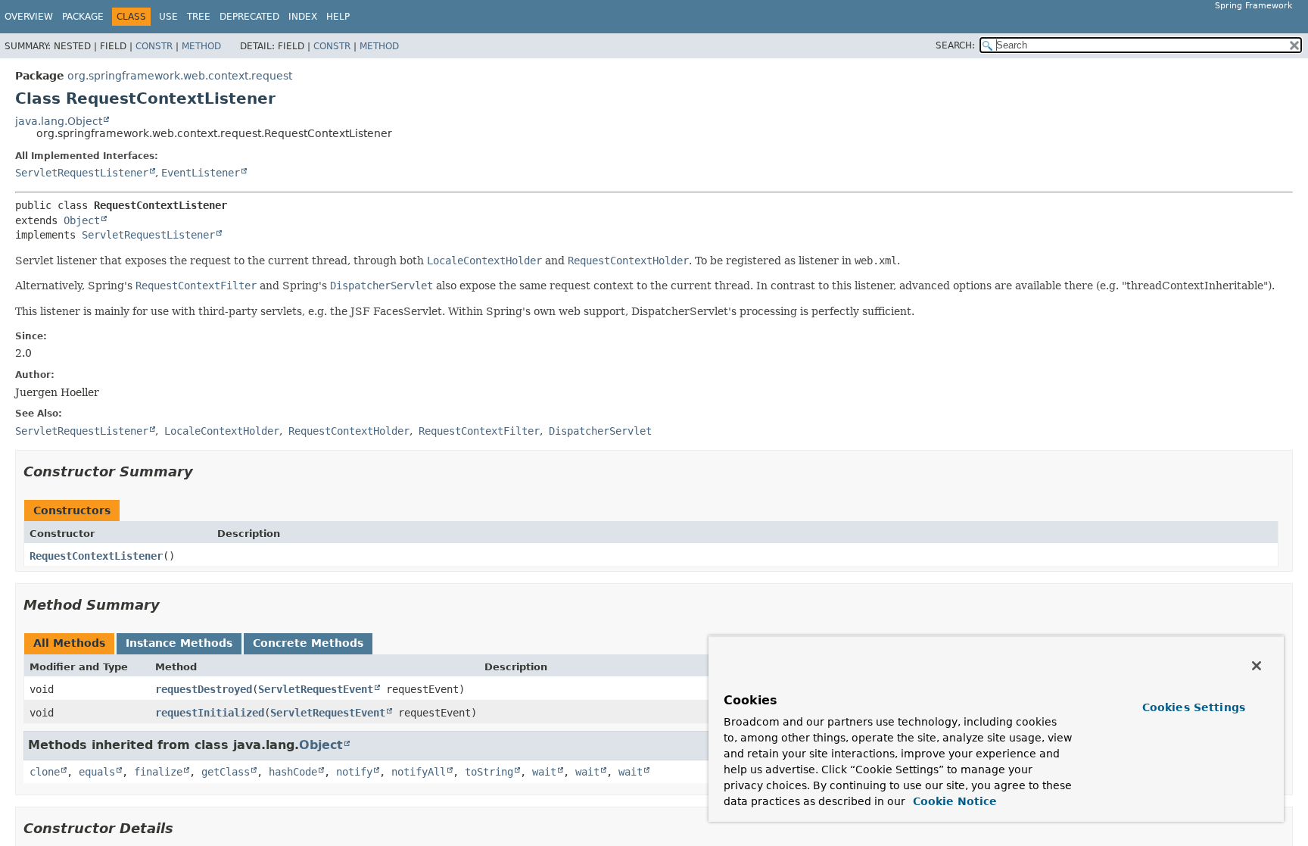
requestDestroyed (203, 689)
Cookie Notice (953, 801)
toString (489, 772)
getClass (225, 772)
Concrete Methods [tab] (308, 643)
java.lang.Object (58, 121)
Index (302, 16)
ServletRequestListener (81, 173)
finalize (158, 772)
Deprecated (249, 16)
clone (45, 772)
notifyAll (418, 772)
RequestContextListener (96, 556)
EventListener (200, 173)
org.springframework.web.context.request (179, 76)
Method (201, 46)
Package (83, 16)
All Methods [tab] (69, 643)
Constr (154, 46)
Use (168, 16)
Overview (29, 16)
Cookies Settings (1193, 707)
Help (338, 16)
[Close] (1256, 665)
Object (82, 220)
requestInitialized (209, 713)
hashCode (293, 772)
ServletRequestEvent (315, 689)
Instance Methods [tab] (179, 643)
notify (354, 772)
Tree (198, 16)
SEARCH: (955, 45)
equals (97, 772)
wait (544, 772)
